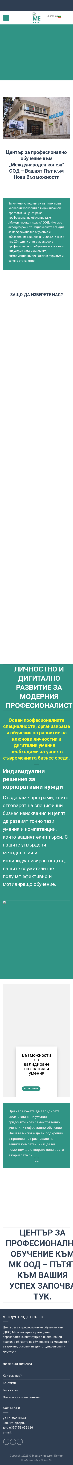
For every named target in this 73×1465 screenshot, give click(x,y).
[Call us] (20, 1442)
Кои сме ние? (12, 1375)
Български (52, 16)
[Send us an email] (13, 1442)
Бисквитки (10, 1390)
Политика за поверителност (22, 1397)
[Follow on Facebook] (6, 1442)
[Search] (67, 17)
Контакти (9, 1383)
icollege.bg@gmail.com (17, 1436)
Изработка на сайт (29, 1460)
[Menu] (6, 18)
